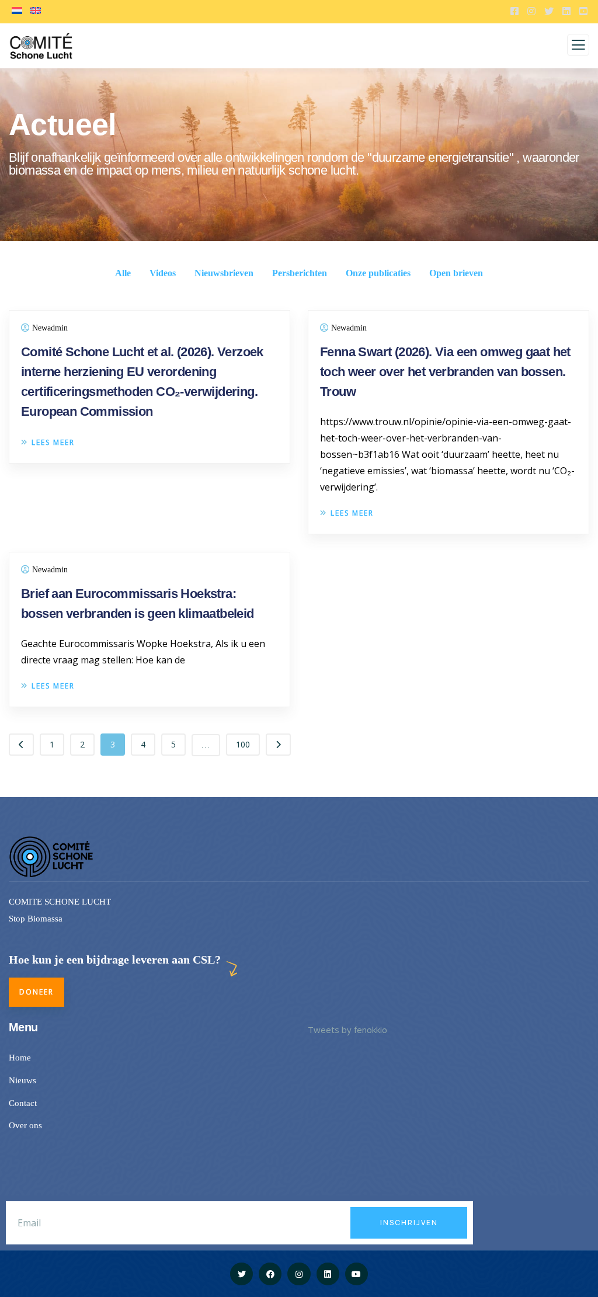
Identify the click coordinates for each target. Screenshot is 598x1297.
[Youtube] (356, 1274)
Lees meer (53, 442)
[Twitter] (241, 1274)
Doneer (36, 992)
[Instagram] (298, 1274)
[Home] (52, 856)
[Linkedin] (328, 1274)
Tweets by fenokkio (347, 1029)
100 (243, 744)
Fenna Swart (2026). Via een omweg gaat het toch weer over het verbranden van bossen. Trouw (445, 372)
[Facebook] (270, 1274)
